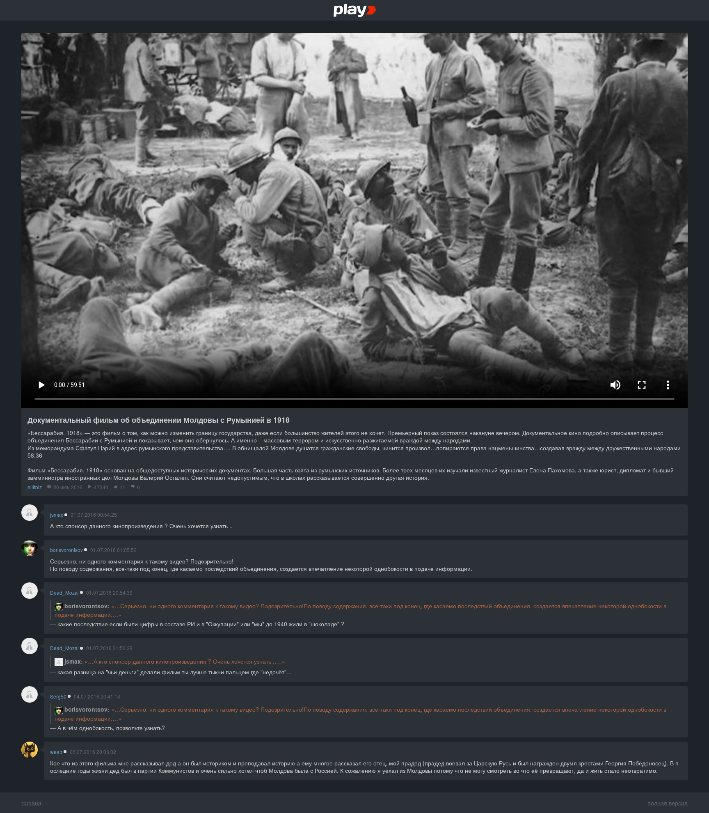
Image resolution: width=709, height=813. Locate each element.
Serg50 (58, 696)
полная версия (667, 803)
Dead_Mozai (64, 592)
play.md (355, 10)
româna (31, 803)
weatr (56, 752)
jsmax (56, 514)
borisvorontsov (66, 550)
